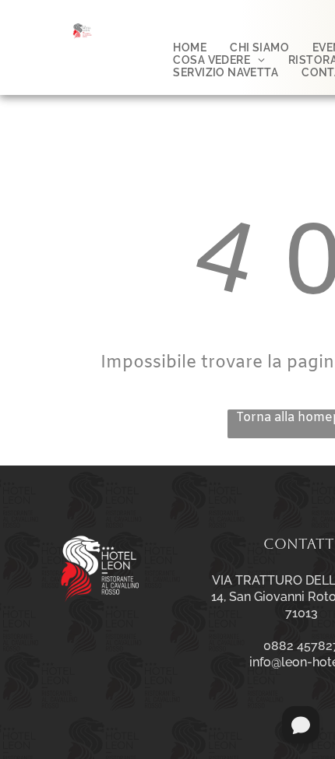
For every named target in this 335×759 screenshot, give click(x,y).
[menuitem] (189, 47)
